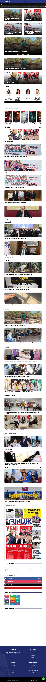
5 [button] (22, 54)
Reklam (13, 668)
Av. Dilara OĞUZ (18, 96)
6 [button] (23, 54)
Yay (17, 601)
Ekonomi (33, 655)
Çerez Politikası (33, 668)
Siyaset (33, 653)
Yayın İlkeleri (33, 672)
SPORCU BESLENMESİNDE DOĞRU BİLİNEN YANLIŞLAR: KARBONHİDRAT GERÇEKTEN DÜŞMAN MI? (9, 99)
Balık (18, 604)
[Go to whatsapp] (43, 678)
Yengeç (7, 598)
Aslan (12, 598)
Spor (33, 659)
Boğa (12, 595)
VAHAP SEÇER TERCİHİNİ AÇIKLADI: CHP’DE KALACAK (17, 4)
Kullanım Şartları (33, 667)
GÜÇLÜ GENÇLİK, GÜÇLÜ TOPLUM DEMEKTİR (28, 99)
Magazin (33, 657)
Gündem (33, 652)
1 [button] (17, 54)
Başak (17, 598)
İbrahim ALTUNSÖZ (27, 96)
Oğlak (7, 604)
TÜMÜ (40, 127)
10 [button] (28, 54)
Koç (7, 595)
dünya (6, 260)
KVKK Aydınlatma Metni (33, 670)
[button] (5, 48)
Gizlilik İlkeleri (33, 665)
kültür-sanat (9, 396)
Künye (13, 670)
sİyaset (7, 127)
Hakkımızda (13, 665)
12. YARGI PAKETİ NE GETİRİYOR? (18, 98)
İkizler (17, 595)
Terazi (7, 601)
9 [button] (27, 54)
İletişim (13, 672)
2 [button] (18, 54)
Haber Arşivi (13, 667)
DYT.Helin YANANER (9, 96)
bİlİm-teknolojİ (10, 434)
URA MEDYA (17, 680)
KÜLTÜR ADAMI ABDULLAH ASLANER (37, 99)
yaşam (6, 309)
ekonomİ (7, 222)
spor (6, 467)
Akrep (12, 601)
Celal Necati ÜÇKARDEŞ (37, 96)
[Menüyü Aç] (25, 1)
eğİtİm (6, 347)
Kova (12, 604)
